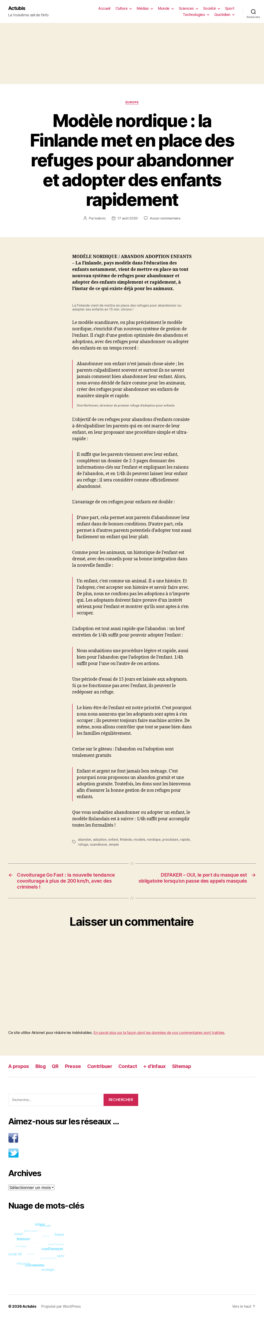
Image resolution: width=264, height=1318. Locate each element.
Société (209, 8)
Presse (73, 1066)
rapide (185, 839)
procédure (170, 839)
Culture (122, 8)
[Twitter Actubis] (73, 1153)
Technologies (194, 14)
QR (55, 1066)
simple (114, 844)
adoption (100, 839)
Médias (143, 8)
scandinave (98, 844)
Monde (164, 8)
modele (139, 839)
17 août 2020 (127, 218)
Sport (230, 8)
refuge (83, 844)
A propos (18, 1066)
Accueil (104, 8)
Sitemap (181, 1066)
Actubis (16, 8)
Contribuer (99, 1066)
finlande (126, 839)
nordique (154, 839)
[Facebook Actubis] (73, 1138)
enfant (113, 839)
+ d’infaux (154, 1066)
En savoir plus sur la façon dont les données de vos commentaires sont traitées (158, 1032)
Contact (127, 1066)
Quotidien (222, 14)
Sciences (186, 8)
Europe (132, 102)
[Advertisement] (132, 53)
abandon (84, 839)
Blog (40, 1066)
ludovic (100, 218)
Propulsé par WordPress (61, 1306)
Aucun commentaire (165, 218)
